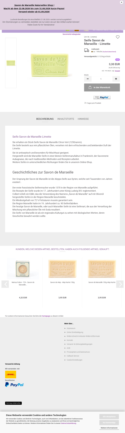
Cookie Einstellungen (74, 360)
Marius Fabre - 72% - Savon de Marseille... (23, 283)
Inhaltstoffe (65, 118)
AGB (68, 348)
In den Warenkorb (102, 87)
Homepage (46, 316)
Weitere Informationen (109, 428)
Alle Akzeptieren (109, 417)
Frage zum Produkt (94, 103)
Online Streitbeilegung (75, 332)
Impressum (71, 328)
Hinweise (83, 118)
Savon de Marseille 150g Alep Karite (102, 282)
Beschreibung (45, 118)
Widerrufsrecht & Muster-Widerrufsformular (83, 336)
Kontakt (70, 340)
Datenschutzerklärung (68, 423)
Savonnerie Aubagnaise (71, 34)
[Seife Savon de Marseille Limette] (49, 63)
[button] (87, 79)
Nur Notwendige (109, 423)
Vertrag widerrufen (13, 403)
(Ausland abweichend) (109, 52)
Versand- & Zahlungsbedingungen (79, 344)
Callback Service (73, 356)
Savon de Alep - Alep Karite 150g (62, 282)
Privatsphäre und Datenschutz (78, 352)
